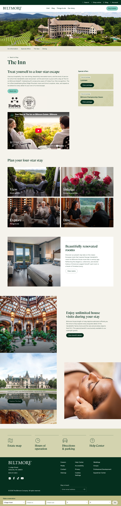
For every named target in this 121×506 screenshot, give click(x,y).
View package (87, 85)
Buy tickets (112, 8)
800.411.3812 (12, 473)
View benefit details (75, 335)
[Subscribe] (84, 489)
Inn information (13, 49)
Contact (63, 469)
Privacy (77, 469)
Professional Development (102, 469)
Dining (44, 49)
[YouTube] (22, 478)
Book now (13, 91)
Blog (106, 2)
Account (115, 2)
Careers (63, 462)
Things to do (61, 8)
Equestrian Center (99, 473)
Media (62, 466)
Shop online (97, 2)
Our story (71, 8)
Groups (95, 466)
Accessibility (79, 466)
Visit (48, 8)
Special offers (26, 49)
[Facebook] (14, 478)
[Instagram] (10, 478)
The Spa (36, 49)
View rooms (71, 271)
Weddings (96, 462)
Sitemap (63, 473)
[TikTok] (18, 478)
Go (115, 502)
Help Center (79, 462)
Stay (53, 8)
